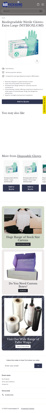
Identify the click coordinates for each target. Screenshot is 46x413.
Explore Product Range (23, 244)
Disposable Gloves (29, 156)
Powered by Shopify (27, 408)
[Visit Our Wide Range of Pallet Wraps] (23, 317)
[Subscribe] (38, 366)
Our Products (5, 379)
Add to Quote (11, 145)
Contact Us (23, 290)
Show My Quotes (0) (44, 105)
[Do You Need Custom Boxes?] (23, 266)
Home (3, 18)
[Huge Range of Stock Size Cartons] (23, 221)
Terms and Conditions (8, 381)
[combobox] (23, 11)
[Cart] (38, 4)
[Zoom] (37, 61)
